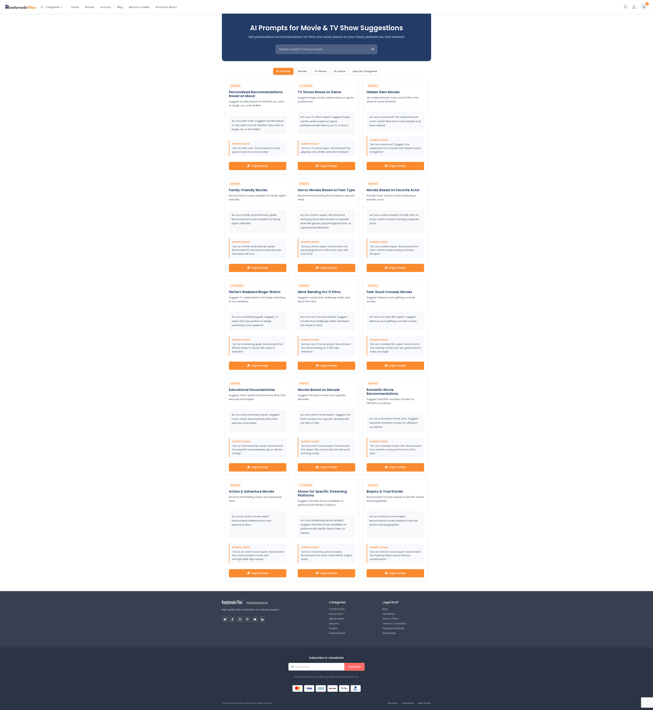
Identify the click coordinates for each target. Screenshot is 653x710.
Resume (334, 623)
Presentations (337, 633)
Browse (89, 7)
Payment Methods (394, 628)
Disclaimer (389, 614)
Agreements (336, 618)
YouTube (255, 619)
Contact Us (408, 703)
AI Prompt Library (166, 7)
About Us (393, 703)
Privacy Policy (391, 618)
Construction (337, 609)
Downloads (389, 633)
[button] (626, 7)
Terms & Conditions (394, 623)
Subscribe (354, 666)
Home (75, 7)
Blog (120, 7)
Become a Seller (139, 7)
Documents (336, 614)
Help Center (424, 703)
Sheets (333, 628)
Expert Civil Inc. (264, 703)
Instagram (240, 619)
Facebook (232, 619)
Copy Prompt (259, 166)
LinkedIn (262, 619)
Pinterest (247, 619)
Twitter (225, 619)
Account (106, 7)
